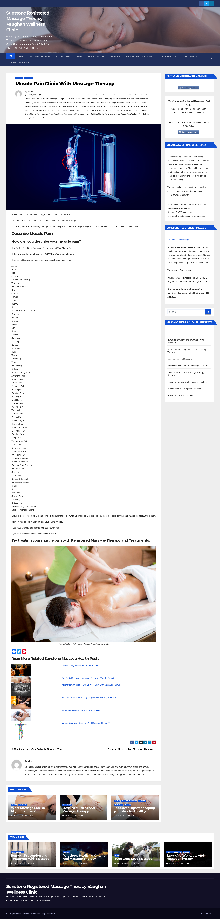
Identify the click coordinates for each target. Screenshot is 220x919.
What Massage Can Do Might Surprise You (38, 749)
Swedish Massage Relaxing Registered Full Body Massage (89, 698)
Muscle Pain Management (135, 103)
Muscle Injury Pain (32, 103)
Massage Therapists (129, 800)
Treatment (28, 78)
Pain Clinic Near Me (120, 110)
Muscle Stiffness (76, 110)
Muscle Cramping (105, 99)
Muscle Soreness (62, 110)
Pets (117, 855)
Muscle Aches (91, 99)
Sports (66, 852)
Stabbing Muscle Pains (100, 114)
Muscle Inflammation (139, 99)
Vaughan (115, 56)
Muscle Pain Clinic (81, 103)
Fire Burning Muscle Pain (109, 95)
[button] (212, 59)
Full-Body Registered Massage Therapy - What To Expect (88, 678)
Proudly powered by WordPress (18, 914)
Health (14, 804)
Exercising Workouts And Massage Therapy (187, 366)
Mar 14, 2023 (122, 863)
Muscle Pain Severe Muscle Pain (65, 106)
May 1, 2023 (18, 863)
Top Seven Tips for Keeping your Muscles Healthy (134, 809)
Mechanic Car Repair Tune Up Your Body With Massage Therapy (91, 685)
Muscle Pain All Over (65, 103)
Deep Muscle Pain (72, 95)
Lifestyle (177, 852)
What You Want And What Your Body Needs (82, 710)
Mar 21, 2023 (71, 863)
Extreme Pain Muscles (89, 95)
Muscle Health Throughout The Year (184, 389)
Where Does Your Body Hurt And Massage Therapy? (86, 723)
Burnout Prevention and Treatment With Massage (30, 857)
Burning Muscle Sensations (53, 95)
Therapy (19, 78)
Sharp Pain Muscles (66, 114)
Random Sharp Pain (49, 114)
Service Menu (62, 56)
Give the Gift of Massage (178, 240)
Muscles (142, 800)
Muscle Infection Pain (121, 99)
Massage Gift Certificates (141, 56)
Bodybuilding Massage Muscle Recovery (80, 665)
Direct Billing (96, 56)
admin (30, 91)
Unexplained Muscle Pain (120, 114)
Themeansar (50, 914)
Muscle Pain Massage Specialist (38, 106)
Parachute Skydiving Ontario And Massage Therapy (84, 857)
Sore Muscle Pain (82, 114)
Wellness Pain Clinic (38, 118)
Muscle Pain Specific (87, 106)
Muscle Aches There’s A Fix (180, 395)
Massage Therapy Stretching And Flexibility (187, 382)
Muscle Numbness (48, 103)
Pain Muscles (134, 110)
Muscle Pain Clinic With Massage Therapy (107, 103)
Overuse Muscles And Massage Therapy (131, 749)
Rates (79, 56)
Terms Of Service (19, 62)
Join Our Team (170, 56)
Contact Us (191, 56)
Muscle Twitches (91, 110)
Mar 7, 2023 (174, 863)
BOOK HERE (206, 914)
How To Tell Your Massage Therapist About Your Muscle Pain (60, 99)
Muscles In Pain (105, 110)
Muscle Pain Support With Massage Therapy (115, 106)
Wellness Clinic (17, 852)
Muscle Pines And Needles (43, 110)
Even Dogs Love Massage (179, 359)
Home (21, 56)
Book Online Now (40, 56)
